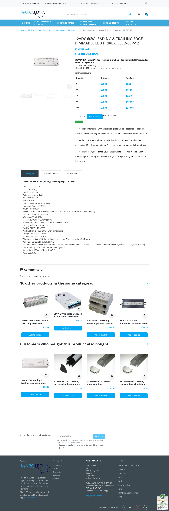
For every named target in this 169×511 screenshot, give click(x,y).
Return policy (124, 485)
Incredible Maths (30, 498)
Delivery (121, 481)
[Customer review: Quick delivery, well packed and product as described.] (162, 502)
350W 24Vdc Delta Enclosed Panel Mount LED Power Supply (68, 316)
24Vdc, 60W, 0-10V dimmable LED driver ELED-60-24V (134, 323)
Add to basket (95, 116)
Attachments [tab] (72, 173)
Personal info (57, 465)
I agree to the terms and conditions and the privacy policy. (81, 446)
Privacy (121, 469)
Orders (55, 469)
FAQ (120, 477)
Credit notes (57, 472)
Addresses (56, 475)
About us (122, 473)
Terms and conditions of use (130, 465)
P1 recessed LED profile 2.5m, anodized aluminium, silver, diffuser (101, 384)
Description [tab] (30, 173)
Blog (120, 496)
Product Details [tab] (51, 173)
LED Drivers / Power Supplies (38, 30)
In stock (106, 116)
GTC (120, 489)
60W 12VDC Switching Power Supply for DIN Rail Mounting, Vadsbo (100, 323)
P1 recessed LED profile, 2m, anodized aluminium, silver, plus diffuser (133, 384)
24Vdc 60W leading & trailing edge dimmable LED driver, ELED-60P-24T (33, 383)
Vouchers (56, 479)
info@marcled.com (94, 495)
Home (22, 30)
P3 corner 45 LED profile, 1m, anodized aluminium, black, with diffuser (67, 384)
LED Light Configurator (128, 493)
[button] (146, 14)
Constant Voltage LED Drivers (64, 30)
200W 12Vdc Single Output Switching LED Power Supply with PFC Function (34, 323)
